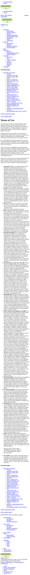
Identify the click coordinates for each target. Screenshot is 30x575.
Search (5, 3)
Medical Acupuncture (12, 521)
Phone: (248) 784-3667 (6, 15)
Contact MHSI (7, 550)
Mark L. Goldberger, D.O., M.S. (15, 103)
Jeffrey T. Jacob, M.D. (12, 86)
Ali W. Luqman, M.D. (12, 87)
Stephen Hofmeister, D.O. (13, 85)
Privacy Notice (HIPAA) (10, 567)
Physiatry (9, 520)
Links (5, 570)
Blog (5, 548)
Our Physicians (7, 517)
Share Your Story (11, 536)
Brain (8, 543)
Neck (8, 544)
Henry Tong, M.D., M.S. (13, 92)
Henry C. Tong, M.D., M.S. (13, 100)
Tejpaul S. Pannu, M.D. (12, 76)
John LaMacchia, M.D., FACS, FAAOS (16, 111)
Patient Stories (10, 535)
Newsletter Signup (8, 571)
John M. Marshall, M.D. (13, 98)
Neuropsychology (11, 529)
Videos (8, 541)
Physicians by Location (9, 72)
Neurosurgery (10, 518)
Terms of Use (7, 573)
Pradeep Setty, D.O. (11, 90)
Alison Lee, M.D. (11, 97)
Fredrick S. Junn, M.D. (12, 75)
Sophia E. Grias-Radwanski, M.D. (15, 108)
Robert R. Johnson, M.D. (13, 96)
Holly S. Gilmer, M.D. (12, 79)
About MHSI (7, 537)
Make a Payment (5, 6)
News (5, 533)
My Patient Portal (8, 2)
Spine (8, 546)
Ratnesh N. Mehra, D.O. (13, 81)
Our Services (7, 524)
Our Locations (7, 532)
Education (6, 540)
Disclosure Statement (9, 569)
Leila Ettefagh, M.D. (12, 94)
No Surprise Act (8, 551)
